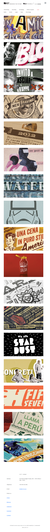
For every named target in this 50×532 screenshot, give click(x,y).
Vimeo (8, 497)
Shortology (28, 12)
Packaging (21, 9)
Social (10, 12)
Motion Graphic (30, 9)
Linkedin (9, 515)
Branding (14, 9)
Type (38, 9)
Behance (9, 502)
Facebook (9, 511)
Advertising (6, 9)
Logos (16, 12)
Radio (5, 12)
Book (22, 12)
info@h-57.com (22, 489)
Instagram (9, 506)
